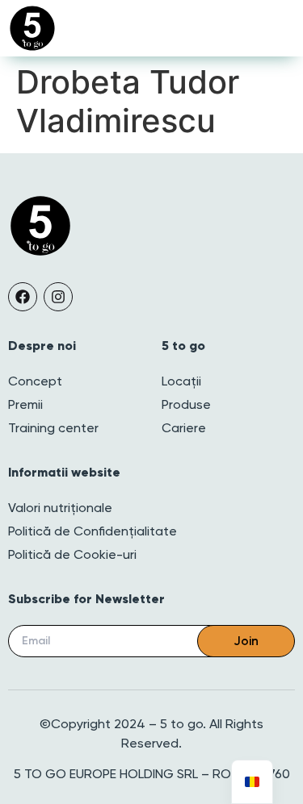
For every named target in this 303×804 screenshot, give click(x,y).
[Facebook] (22, 296)
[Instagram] (58, 296)
